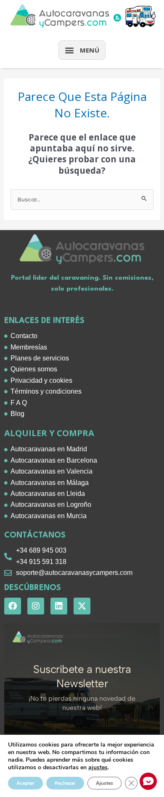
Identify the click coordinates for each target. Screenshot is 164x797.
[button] (82, 50)
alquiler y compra (49, 433)
